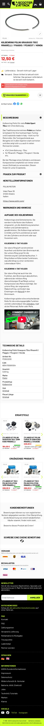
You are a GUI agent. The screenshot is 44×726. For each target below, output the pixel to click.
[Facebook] (7, 712)
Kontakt (4, 619)
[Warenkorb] (40, 4)
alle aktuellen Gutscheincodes (22, 608)
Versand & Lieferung (10, 631)
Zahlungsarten (7, 627)
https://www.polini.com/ (13, 201)
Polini (4, 38)
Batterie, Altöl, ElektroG (11, 685)
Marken (4, 697)
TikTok (14, 712)
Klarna (4, 701)
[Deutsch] (2, 658)
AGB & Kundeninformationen (13, 669)
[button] (14, 104)
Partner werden (8, 648)
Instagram (23, 712)
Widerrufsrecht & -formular (13, 681)
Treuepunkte (6, 639)
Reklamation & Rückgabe (12, 635)
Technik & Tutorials (9, 693)
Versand (12, 62)
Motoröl (21, 291)
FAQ (3, 623)
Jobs (3, 689)
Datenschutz (6, 677)
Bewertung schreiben (7, 50)
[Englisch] (7, 658)
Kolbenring (7, 384)
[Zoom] (40, 34)
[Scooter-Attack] (22, 4)
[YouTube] (2, 712)
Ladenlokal (6, 644)
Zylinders (30, 304)
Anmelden (35, 597)
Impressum (6, 673)
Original (5, 390)
